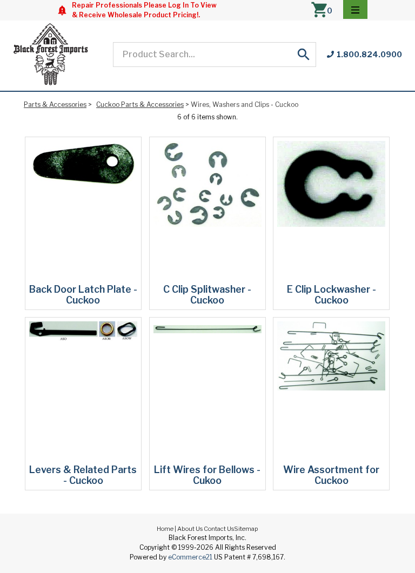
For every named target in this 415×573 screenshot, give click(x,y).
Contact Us (219, 528)
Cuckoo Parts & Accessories (140, 104)
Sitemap (246, 528)
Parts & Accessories (55, 104)
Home (165, 528)
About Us (190, 528)
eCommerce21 (190, 557)
